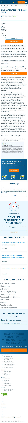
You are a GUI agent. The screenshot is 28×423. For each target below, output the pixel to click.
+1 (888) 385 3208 (8, 390)
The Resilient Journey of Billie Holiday (10, 140)
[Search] (2, 323)
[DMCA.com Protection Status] (4, 394)
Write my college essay (9, 364)
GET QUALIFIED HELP (14, 350)
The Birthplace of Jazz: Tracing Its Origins (13, 268)
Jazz (18, 5)
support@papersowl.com (9, 389)
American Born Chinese (9, 297)
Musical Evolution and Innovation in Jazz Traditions (13, 139)
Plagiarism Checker (8, 358)
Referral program (7, 385)
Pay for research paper (9, 362)
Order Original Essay (14, 41)
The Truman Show (7, 283)
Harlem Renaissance (8, 308)
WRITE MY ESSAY (14, 170)
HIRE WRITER (14, 232)
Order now (21, 2)
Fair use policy (21, 421)
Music (15, 5)
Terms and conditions (13, 421)
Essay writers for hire (8, 365)
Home (2, 5)
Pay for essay (7, 359)
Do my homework (8, 356)
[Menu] (13, 187)
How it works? (7, 378)
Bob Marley (4, 289)
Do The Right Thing (8, 292)
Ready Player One (7, 294)
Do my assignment (8, 361)
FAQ (5, 382)
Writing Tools (7, 374)
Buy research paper (8, 367)
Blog (5, 373)
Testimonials (6, 380)
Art (12, 5)
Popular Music (6, 305)
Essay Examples (7, 5)
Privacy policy (4, 421)
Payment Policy (7, 383)
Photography (5, 286)
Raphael (3, 302)
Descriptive (3, 27)
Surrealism (4, 300)
